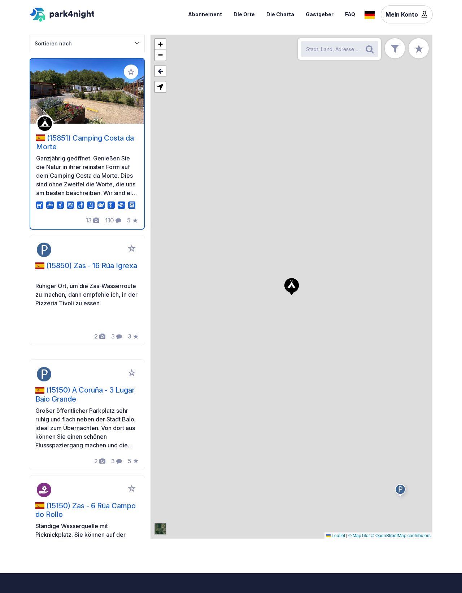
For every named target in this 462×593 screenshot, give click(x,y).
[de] (369, 14)
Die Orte (244, 14)
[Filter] (395, 48)
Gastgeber (320, 14)
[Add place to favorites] (131, 72)
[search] (369, 49)
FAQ (350, 14)
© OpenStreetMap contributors (401, 535)
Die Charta (280, 14)
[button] (291, 287)
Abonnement (205, 14)
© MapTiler (359, 535)
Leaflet (338, 535)
